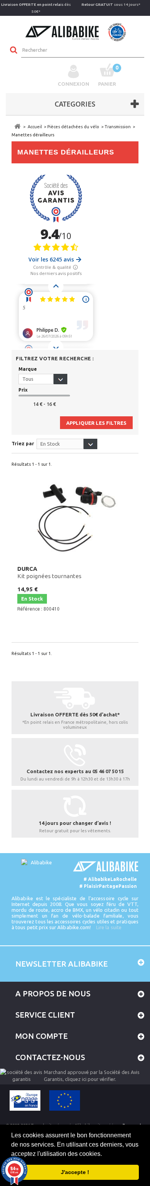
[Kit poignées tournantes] (75, 517)
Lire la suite (109, 927)
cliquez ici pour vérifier (90, 1079)
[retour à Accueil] (17, 126)
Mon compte (41, 1036)
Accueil (35, 126)
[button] (104, 1154)
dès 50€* (36, 8)
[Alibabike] (75, 31)
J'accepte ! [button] (75, 1172)
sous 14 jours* (111, 4)
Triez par (23, 443)
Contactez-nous (50, 1057)
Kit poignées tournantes (49, 572)
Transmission (118, 126)
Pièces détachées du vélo (73, 126)
